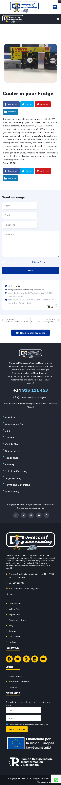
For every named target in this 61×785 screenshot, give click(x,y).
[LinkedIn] (46, 515)
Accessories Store (15, 424)
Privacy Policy (38, 262)
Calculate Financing (16, 471)
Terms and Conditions (17, 484)
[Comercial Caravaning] (12, 19)
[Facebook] (16, 515)
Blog (7, 430)
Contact (9, 437)
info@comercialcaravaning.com (30, 397)
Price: (6, 163)
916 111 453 (30, 390)
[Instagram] (31, 515)
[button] (55, 7)
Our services (12, 451)
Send (30, 270)
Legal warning (13, 478)
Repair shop (12, 457)
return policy (12, 491)
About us (10, 417)
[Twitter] (23, 515)
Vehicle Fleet (12, 444)
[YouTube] (39, 515)
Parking (9, 464)
